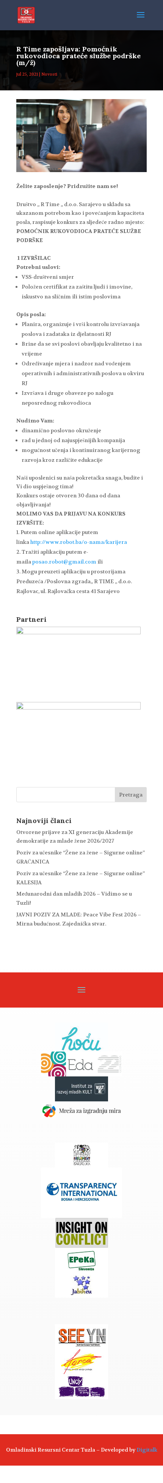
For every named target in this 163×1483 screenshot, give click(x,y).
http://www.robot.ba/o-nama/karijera (78, 542)
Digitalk (146, 1449)
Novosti (49, 74)
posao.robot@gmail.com (64, 561)
